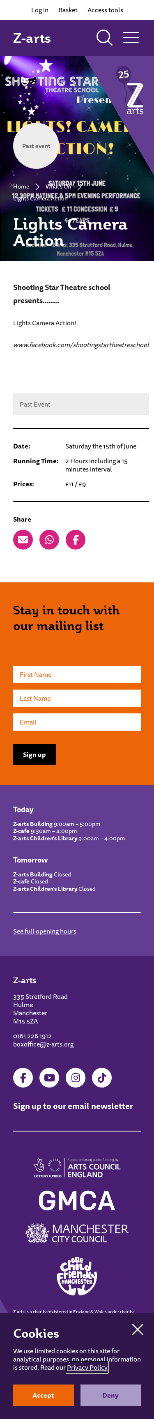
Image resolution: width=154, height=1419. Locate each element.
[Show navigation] (131, 38)
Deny (110, 1395)
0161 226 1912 (32, 1035)
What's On (58, 186)
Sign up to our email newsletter (73, 1106)
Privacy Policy (87, 1367)
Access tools (105, 10)
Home (21, 186)
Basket (68, 10)
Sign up (34, 754)
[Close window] (137, 1329)
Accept (43, 1395)
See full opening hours (44, 931)
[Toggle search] (105, 38)
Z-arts (32, 37)
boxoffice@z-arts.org (43, 1044)
